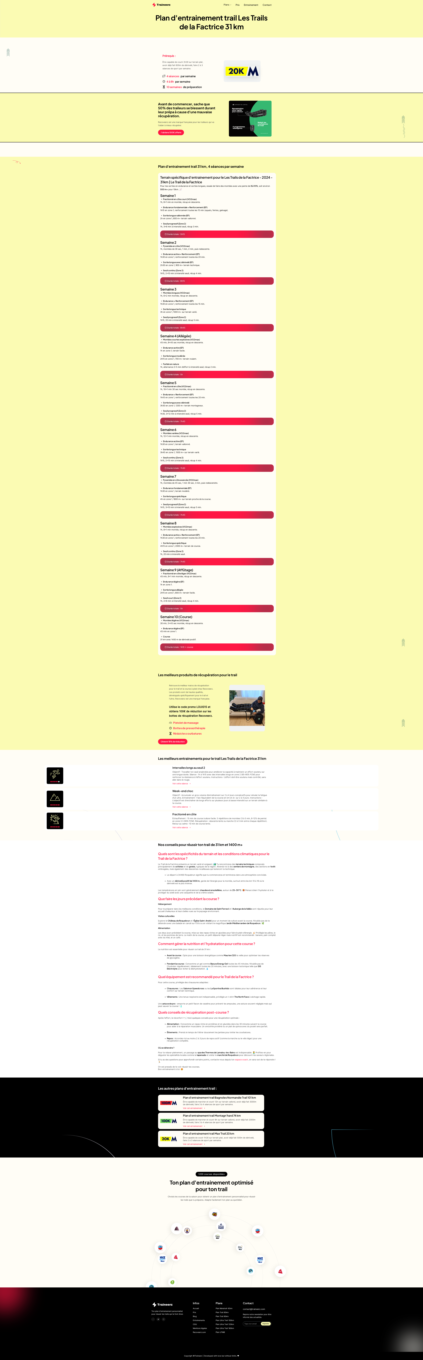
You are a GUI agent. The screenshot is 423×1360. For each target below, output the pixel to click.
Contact (267, 4)
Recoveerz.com (199, 1332)
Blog (195, 1316)
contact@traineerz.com (254, 1309)
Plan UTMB (220, 1332)
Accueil (196, 1308)
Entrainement (251, 4)
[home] (161, 4)
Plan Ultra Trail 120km (225, 1324)
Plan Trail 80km (222, 1316)
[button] (227, 4)
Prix (237, 4)
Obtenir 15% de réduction (173, 741)
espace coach (241, 1059)
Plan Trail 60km (222, 1312)
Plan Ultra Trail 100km (225, 1320)
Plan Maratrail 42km (224, 1308)
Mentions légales (200, 1328)
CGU (195, 1324)
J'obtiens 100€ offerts (171, 132)
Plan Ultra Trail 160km (225, 1328)
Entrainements (199, 1320)
